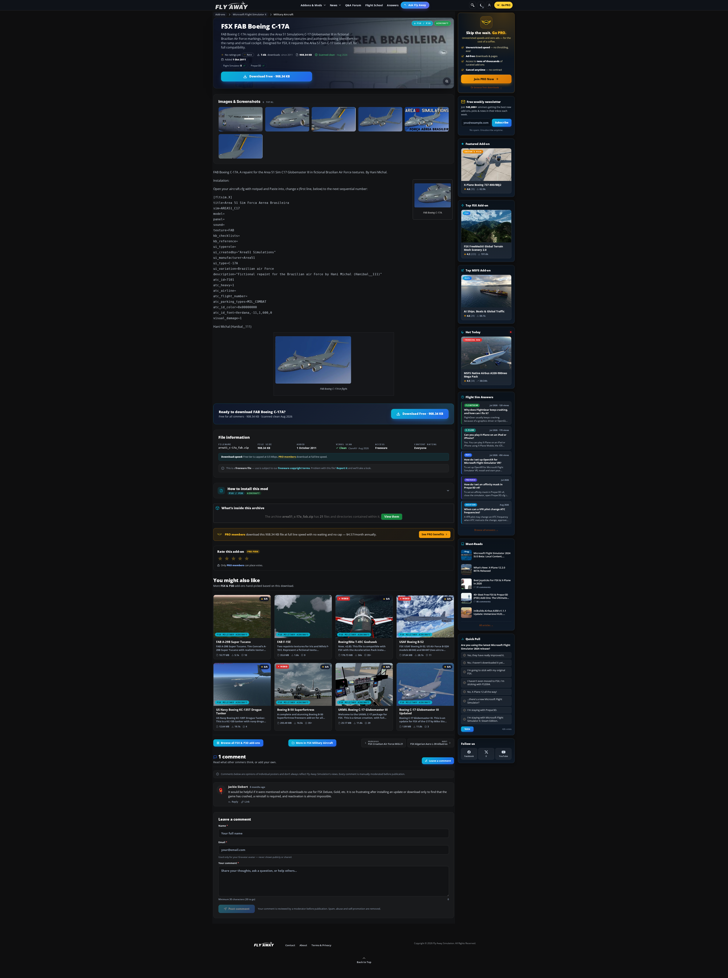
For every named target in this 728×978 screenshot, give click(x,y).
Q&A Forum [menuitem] (353, 5)
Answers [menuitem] (392, 5)
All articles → (486, 625)
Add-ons (220, 14)
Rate (249, 54)
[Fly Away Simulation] (231, 5)
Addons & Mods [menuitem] (311, 5)
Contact (290, 945)
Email (222, 842)
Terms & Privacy (321, 945)
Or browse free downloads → (486, 87)
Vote (467, 729)
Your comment (228, 863)
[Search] (472, 5)
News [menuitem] (333, 5)
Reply (235, 802)
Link (247, 802)
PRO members (287, 456)
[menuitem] (415, 5)
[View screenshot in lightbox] (447, 81)
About (303, 945)
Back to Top (364, 962)
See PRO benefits (433, 534)
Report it (342, 468)
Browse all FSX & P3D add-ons (240, 743)
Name (223, 826)
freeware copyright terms (294, 468)
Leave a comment (440, 761)
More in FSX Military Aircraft (314, 743)
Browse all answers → (486, 530)
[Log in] (489, 5)
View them (391, 516)
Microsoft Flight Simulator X (250, 14)
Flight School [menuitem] (374, 5)
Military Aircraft (283, 14)
